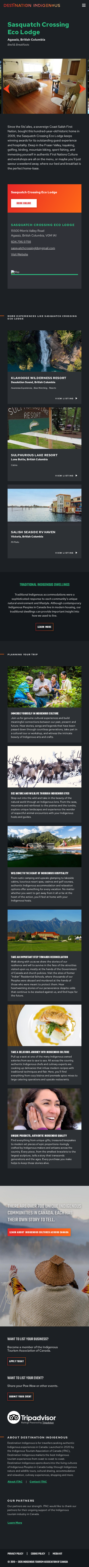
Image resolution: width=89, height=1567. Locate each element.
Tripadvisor (48, 1422)
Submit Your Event (20, 1397)
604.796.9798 (21, 241)
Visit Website (19, 254)
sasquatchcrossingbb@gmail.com (33, 248)
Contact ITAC (38, 1481)
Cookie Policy (38, 1554)
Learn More (44, 627)
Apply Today (16, 1361)
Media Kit (57, 1554)
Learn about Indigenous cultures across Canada (39, 1232)
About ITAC (15, 1481)
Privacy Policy (15, 1554)
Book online (24, 203)
